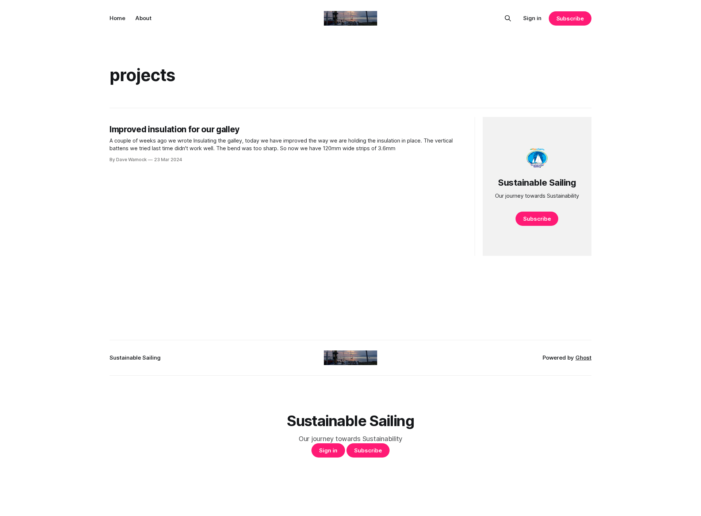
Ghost (583, 357)
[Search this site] (508, 18)
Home (117, 18)
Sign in (532, 18)
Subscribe (570, 18)
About (143, 18)
